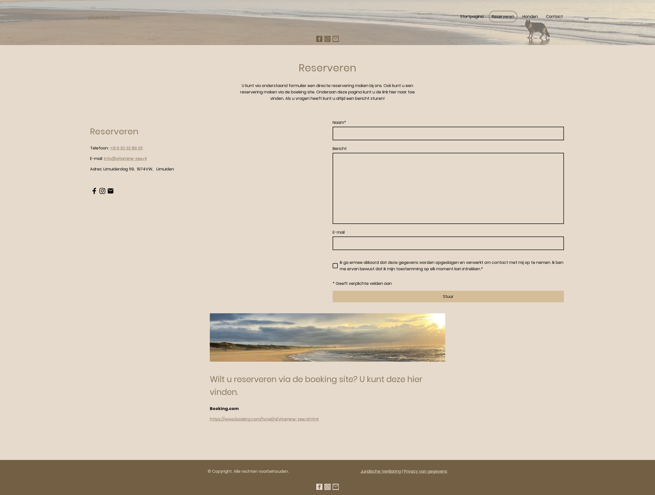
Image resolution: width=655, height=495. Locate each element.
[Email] (336, 39)
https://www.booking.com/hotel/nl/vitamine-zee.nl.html (264, 419)
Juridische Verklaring (381, 471)
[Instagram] (327, 39)
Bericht (340, 149)
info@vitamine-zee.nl (125, 159)
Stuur (448, 296)
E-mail (339, 232)
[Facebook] (319, 39)
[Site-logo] (126, 28)
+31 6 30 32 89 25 (126, 148)
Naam (339, 122)
